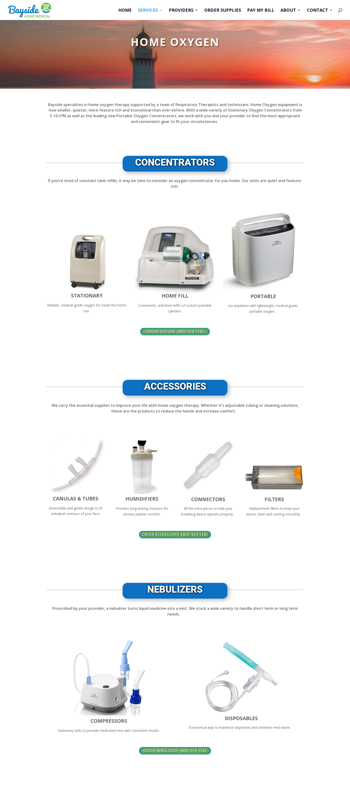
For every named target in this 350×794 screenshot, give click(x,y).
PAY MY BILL (260, 10)
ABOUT (288, 10)
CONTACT (317, 10)
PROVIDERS (181, 10)
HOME (125, 10)
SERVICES (148, 10)
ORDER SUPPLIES (222, 10)
